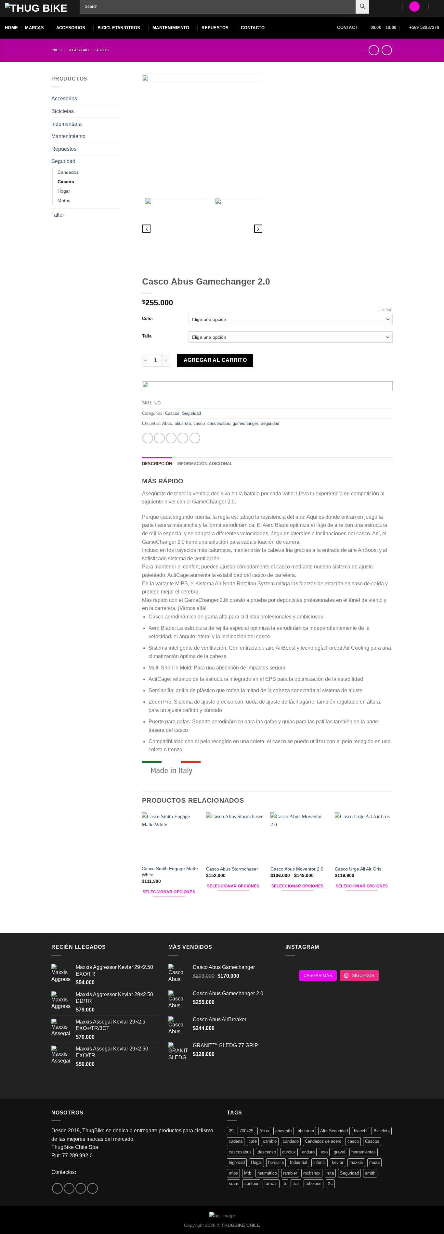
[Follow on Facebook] (57, 1188)
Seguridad (78, 50)
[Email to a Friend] (171, 438)
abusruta (183, 423)
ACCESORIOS (70, 27)
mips (233, 1173)
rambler (290, 1173)
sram (233, 1183)
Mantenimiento (68, 136)
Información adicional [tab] (204, 463)
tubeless (313, 1183)
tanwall (271, 1183)
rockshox (311, 1173)
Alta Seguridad (334, 1130)
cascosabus (218, 423)
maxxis (356, 1162)
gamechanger (245, 423)
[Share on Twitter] (159, 438)
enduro (308, 1152)
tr (285, 1183)
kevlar (337, 1162)
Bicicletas (62, 111)
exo (324, 1152)
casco (199, 423)
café (253, 1141)
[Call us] (92, 1188)
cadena (235, 1141)
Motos (64, 200)
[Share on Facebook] (147, 438)
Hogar (64, 191)
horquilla (276, 1162)
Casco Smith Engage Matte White (170, 871)
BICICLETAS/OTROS (119, 27)
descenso (267, 1152)
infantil (319, 1162)
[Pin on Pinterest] (182, 438)
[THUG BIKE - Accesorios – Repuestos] (37, 8)
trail (296, 1183)
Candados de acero (323, 1141)
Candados (68, 172)
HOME (11, 27)
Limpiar (386, 310)
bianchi (360, 1130)
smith (370, 1173)
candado (291, 1141)
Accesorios (64, 98)
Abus (167, 423)
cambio (270, 1141)
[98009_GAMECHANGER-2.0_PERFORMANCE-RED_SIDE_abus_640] (202, 134)
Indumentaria (66, 124)
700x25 (246, 1130)
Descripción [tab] (157, 463)
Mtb (247, 1173)
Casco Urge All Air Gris (358, 868)
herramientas (363, 1152)
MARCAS (34, 27)
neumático (267, 1173)
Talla (146, 336)
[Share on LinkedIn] (194, 438)
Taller (57, 215)
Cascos (101, 50)
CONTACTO (253, 27)
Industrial (298, 1162)
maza (374, 1162)
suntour (251, 1183)
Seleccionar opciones (169, 892)
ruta (330, 1173)
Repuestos (63, 149)
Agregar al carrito (215, 360)
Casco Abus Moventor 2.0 (296, 868)
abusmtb (283, 1130)
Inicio (56, 50)
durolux (289, 1152)
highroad (237, 1162)
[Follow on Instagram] (69, 1188)
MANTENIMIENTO (170, 27)
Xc (330, 1183)
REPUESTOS (215, 27)
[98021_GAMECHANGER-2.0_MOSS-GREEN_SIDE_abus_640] (246, 229)
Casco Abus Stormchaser (232, 868)
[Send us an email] (80, 1188)
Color (147, 318)
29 (231, 1130)
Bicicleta (381, 1130)
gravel (339, 1152)
